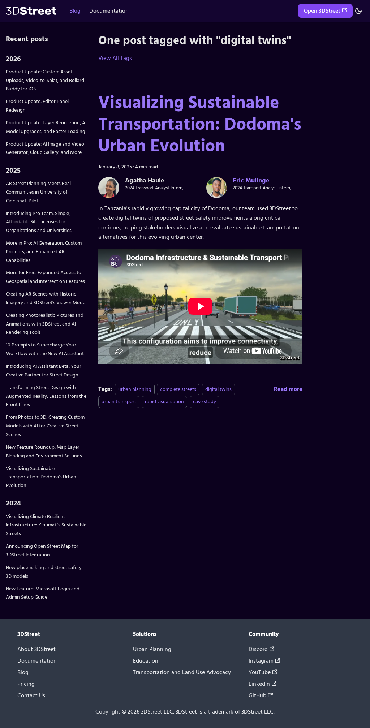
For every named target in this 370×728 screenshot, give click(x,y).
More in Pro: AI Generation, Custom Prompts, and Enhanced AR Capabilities (44, 251)
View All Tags (115, 58)
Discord (258, 649)
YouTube (260, 672)
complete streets (178, 389)
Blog (75, 11)
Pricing (26, 684)
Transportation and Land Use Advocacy (182, 672)
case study (204, 401)
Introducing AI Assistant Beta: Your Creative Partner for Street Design (43, 370)
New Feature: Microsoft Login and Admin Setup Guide (42, 593)
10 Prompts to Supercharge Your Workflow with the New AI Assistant (45, 349)
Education (145, 660)
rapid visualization (164, 401)
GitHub (257, 695)
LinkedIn (259, 684)
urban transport (119, 401)
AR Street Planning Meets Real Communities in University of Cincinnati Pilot (38, 192)
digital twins (218, 389)
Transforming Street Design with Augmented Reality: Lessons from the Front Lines (46, 396)
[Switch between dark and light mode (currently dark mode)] (358, 11)
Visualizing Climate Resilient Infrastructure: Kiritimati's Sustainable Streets (46, 525)
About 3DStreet (36, 649)
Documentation (109, 11)
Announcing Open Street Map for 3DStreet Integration (42, 550)
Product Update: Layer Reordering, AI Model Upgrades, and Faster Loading (46, 127)
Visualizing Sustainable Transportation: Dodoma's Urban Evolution (41, 477)
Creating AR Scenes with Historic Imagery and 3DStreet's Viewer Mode (45, 298)
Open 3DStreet (322, 11)
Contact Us (31, 695)
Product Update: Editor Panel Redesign (37, 105)
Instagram (261, 660)
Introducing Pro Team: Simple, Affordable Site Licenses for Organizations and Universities (39, 222)
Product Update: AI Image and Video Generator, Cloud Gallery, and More (45, 148)
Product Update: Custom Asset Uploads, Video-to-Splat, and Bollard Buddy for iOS (45, 80)
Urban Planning (152, 649)
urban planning (134, 389)
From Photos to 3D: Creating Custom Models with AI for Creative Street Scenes (45, 426)
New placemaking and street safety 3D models (44, 571)
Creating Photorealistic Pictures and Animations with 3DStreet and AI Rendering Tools (44, 324)
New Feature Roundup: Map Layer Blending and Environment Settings (44, 451)
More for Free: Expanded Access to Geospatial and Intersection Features (45, 276)
